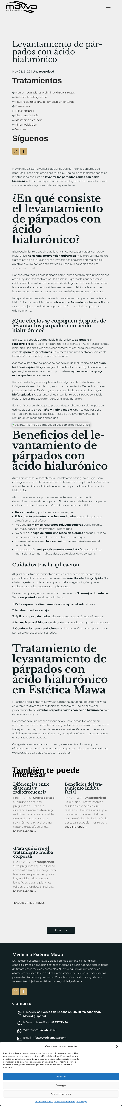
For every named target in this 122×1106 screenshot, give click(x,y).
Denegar (61, 1085)
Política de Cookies (44, 1101)
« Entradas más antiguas (28, 902)
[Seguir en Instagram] (15, 151)
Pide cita (61, 930)
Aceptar (61, 1076)
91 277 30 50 (59, 1022)
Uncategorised (43, 71)
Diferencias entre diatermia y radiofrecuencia (31, 788)
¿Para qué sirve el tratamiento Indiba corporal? (33, 852)
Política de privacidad (64, 1101)
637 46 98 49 (47, 1030)
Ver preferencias (61, 1094)
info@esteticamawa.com (49, 1037)
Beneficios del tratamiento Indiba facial (84, 788)
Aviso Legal (82, 1101)
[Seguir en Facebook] (23, 151)
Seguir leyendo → (24, 830)
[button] (117, 1046)
